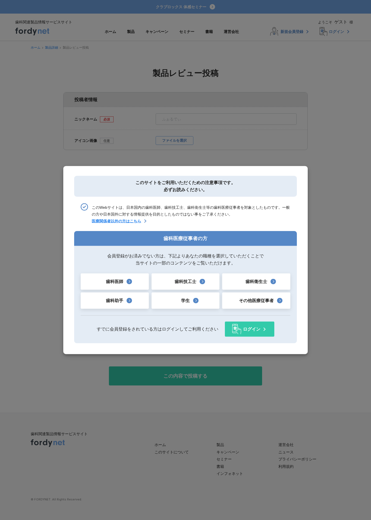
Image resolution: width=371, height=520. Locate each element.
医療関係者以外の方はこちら (116, 221)
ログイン (251, 329)
